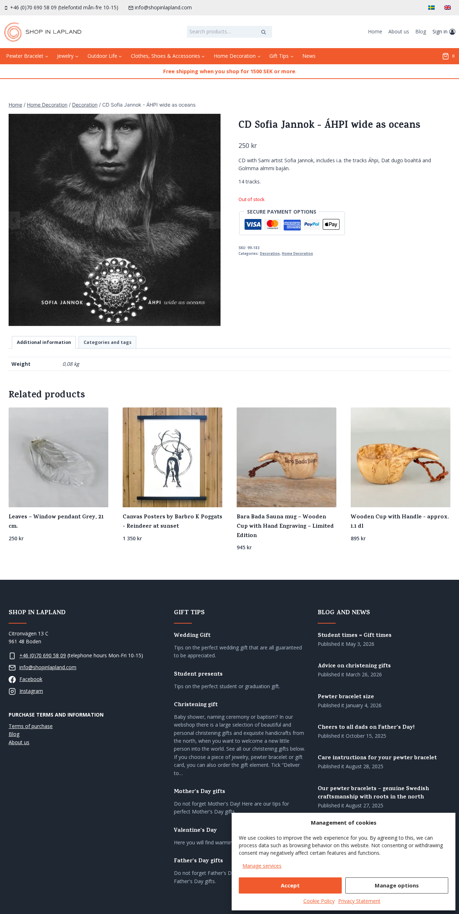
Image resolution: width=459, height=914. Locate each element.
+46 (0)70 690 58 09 (42, 655)
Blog (420, 31)
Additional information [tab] (44, 342)
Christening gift (196, 705)
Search (266, 33)
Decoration (270, 253)
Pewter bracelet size (346, 697)
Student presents (198, 675)
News (309, 55)
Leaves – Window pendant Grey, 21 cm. (56, 522)
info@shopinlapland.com (47, 667)
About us (398, 31)
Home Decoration (297, 253)
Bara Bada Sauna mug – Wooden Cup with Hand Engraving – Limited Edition (285, 526)
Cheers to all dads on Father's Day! (366, 728)
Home (375, 31)
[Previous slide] (14, 220)
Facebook (30, 679)
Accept (290, 885)
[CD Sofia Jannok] (115, 220)
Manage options (397, 885)
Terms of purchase (31, 726)
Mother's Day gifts (199, 792)
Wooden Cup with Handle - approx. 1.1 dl (400, 522)
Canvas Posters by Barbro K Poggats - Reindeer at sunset (172, 522)
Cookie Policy (319, 900)
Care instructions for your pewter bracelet (377, 758)
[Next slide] (215, 220)
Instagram (31, 690)
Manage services (261, 865)
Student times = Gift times (355, 636)
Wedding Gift (192, 636)
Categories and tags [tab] (108, 342)
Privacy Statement (359, 900)
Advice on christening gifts (354, 666)
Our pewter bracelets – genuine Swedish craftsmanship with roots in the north (373, 793)
